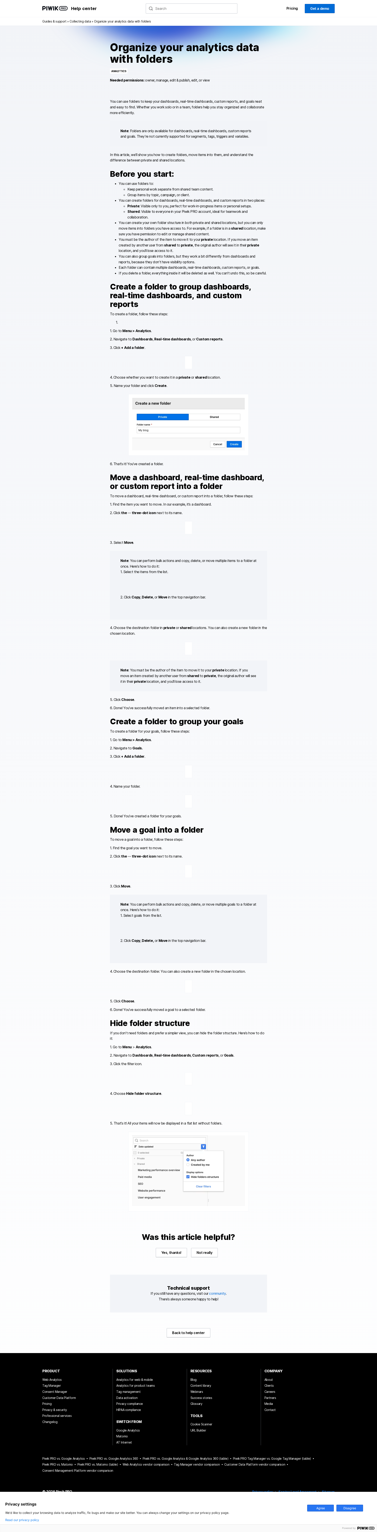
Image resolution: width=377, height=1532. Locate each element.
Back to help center (188, 1333)
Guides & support (54, 21)
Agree (320, 1508)
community (217, 1293)
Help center (84, 8)
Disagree (349, 1508)
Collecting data (80, 21)
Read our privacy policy (22, 1520)
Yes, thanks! (171, 1252)
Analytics (118, 71)
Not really (204, 1252)
